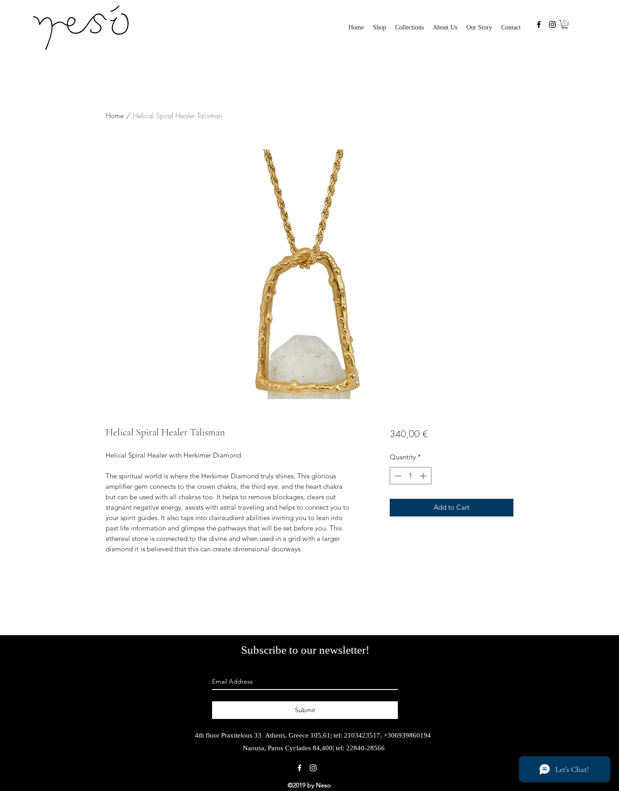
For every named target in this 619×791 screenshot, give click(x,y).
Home (115, 116)
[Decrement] (397, 476)
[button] (409, 27)
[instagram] (552, 24)
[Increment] (424, 476)
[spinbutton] (410, 476)
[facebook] (538, 24)
